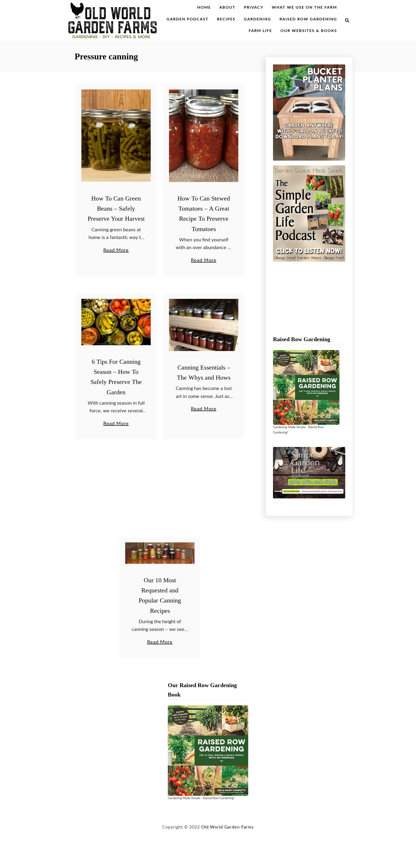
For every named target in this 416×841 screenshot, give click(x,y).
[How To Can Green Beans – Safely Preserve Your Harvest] (116, 135)
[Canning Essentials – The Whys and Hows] (204, 325)
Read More (116, 251)
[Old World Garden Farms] (112, 20)
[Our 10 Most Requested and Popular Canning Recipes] (160, 553)
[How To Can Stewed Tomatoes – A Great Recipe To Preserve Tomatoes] (204, 135)
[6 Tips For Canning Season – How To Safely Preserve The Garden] (116, 322)
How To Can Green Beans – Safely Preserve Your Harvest (116, 208)
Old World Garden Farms (227, 827)
